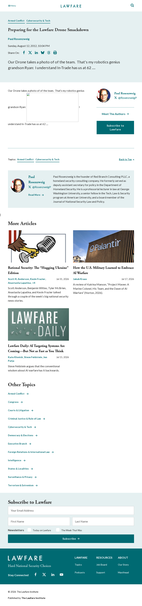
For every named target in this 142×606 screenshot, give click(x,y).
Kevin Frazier (38, 278)
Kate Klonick (15, 357)
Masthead (123, 572)
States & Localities (19, 468)
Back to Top (125, 159)
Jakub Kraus (80, 278)
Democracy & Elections (21, 435)
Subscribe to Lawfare (115, 127)
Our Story (123, 564)
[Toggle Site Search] (132, 5)
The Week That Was (71, 530)
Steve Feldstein (33, 357)
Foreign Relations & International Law (30, 452)
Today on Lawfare (42, 530)
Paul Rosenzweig (18, 38)
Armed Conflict (16, 20)
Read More (34, 194)
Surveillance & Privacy (21, 477)
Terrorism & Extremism (22, 485)
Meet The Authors (113, 113)
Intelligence (15, 460)
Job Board (101, 564)
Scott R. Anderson (18, 278)
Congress (14, 402)
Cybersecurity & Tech (38, 20)
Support (100, 572)
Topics (78, 564)
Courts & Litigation (19, 410)
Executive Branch (18, 443)
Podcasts (80, 572)
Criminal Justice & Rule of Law (25, 418)
